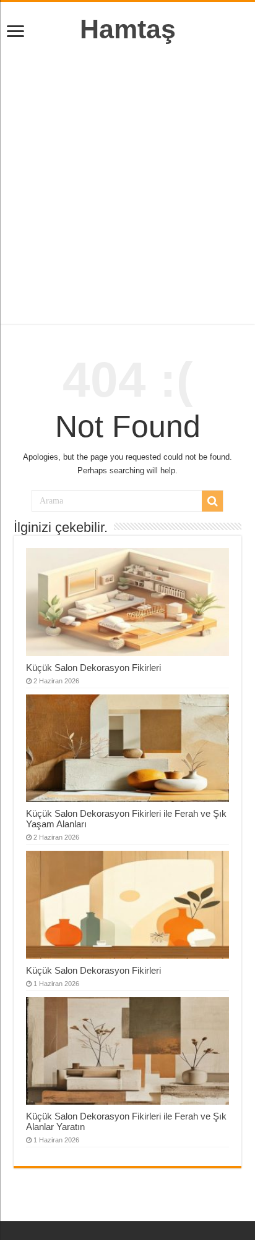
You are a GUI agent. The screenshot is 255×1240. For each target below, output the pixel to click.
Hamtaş (128, 29)
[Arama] (212, 501)
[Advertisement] (127, 184)
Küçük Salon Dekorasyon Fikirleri (93, 667)
